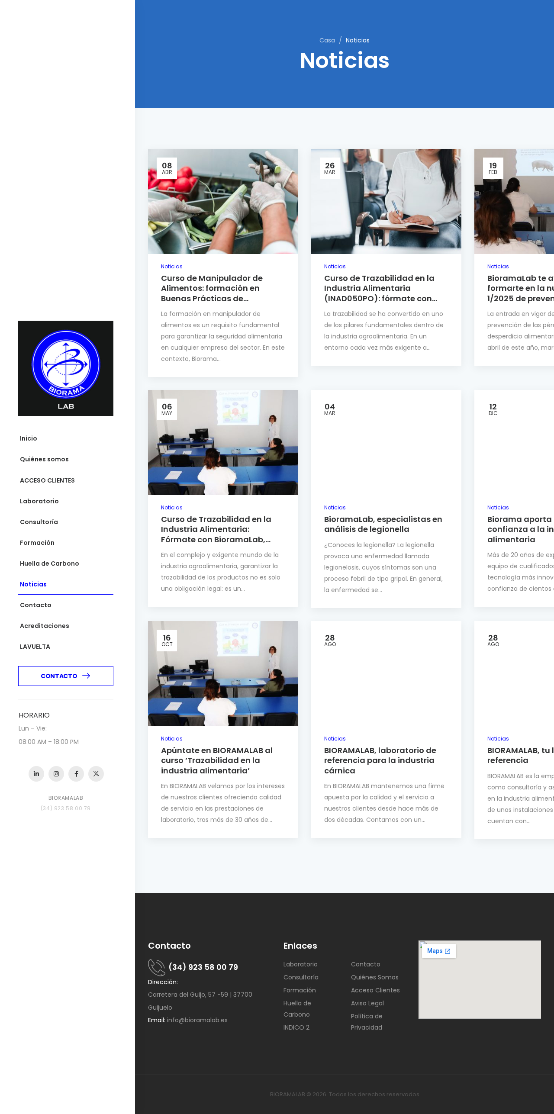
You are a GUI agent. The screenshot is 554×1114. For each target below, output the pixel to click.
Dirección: (163, 982)
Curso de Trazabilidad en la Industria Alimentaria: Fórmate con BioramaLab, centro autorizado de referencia (216, 539)
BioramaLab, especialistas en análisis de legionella (383, 524)
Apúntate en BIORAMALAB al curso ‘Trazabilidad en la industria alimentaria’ (217, 760)
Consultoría (39, 522)
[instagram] (56, 774)
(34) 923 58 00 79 (203, 967)
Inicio (28, 438)
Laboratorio (39, 501)
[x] (96, 774)
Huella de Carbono (49, 563)
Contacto (36, 605)
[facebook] (76, 774)
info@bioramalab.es (197, 1020)
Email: (156, 1020)
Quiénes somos (44, 459)
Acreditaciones (44, 625)
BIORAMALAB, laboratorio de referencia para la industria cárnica (380, 760)
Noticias (33, 584)
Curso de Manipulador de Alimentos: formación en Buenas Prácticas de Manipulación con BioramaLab (222, 293)
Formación (37, 542)
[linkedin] (36, 774)
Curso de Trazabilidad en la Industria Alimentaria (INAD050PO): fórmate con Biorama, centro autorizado (380, 293)
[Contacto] (158, 967)
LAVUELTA (35, 646)
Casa (327, 40)
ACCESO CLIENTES (47, 480)
